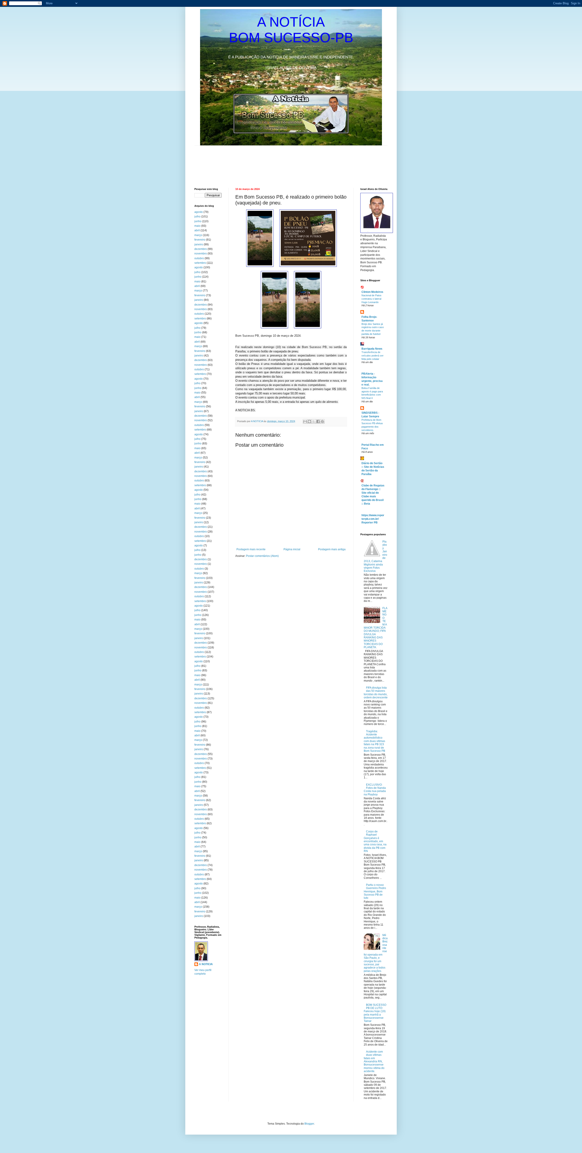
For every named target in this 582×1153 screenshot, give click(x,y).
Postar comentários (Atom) (262, 556)
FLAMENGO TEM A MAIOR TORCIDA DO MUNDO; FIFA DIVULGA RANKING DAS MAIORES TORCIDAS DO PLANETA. (375, 628)
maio (197, 225)
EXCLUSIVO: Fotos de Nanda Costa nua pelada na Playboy (375, 789)
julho (197, 216)
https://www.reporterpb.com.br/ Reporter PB (372, 519)
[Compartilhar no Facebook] (318, 421)
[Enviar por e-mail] (305, 421)
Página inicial (291, 549)
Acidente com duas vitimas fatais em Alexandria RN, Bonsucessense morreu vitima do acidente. (374, 1061)
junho (197, 221)
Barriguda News (371, 348)
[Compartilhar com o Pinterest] (322, 421)
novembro (200, 253)
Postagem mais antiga (332, 549)
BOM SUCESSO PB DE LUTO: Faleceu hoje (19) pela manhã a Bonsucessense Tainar (375, 1013)
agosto (198, 212)
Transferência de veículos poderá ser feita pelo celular (372, 355)
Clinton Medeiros (372, 292)
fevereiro (199, 239)
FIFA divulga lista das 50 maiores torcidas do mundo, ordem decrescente (376, 692)
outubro (199, 258)
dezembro (200, 249)
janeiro (198, 244)
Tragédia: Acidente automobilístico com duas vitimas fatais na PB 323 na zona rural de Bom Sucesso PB (374, 741)
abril (197, 230)
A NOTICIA (257, 421)
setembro (200, 262)
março (198, 235)
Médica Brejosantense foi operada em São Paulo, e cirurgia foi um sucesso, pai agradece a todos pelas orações (376, 953)
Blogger (309, 1123)
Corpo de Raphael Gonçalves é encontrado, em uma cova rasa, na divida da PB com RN (375, 841)
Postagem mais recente (251, 549)
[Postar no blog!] (309, 421)
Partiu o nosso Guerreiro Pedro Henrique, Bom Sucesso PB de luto (375, 891)
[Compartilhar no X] (313, 421)
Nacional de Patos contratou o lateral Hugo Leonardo (371, 299)
